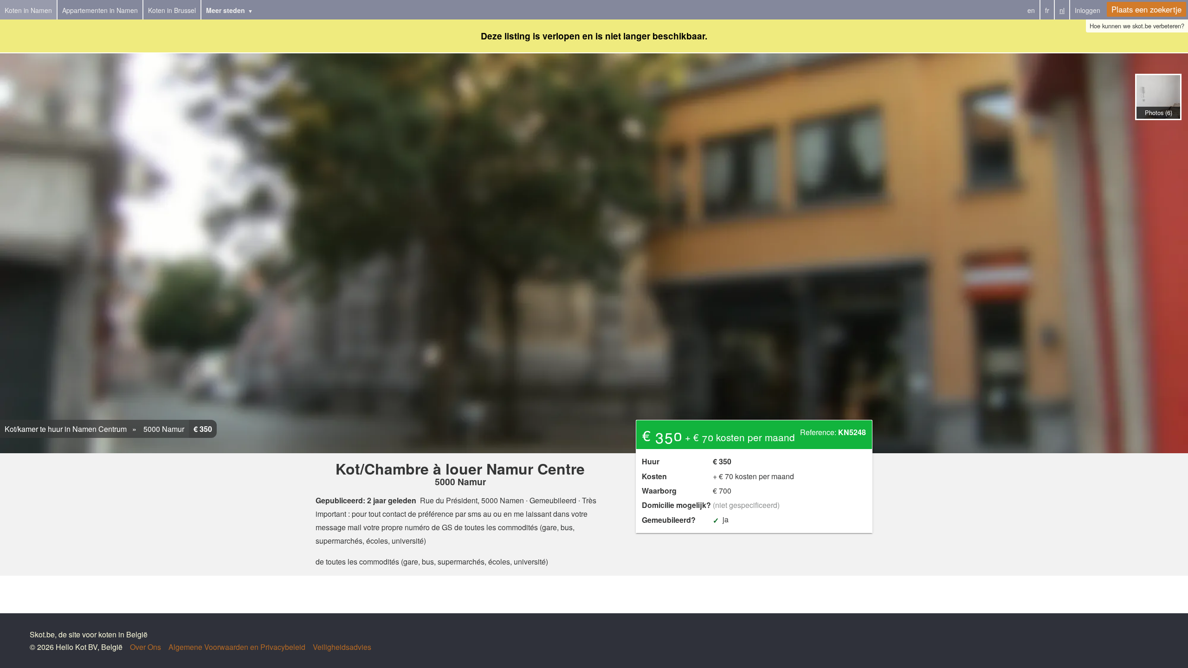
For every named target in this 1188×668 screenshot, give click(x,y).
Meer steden (225, 10)
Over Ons (145, 647)
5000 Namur (163, 429)
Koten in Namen (28, 10)
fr (1047, 10)
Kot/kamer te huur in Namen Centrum (66, 429)
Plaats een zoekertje (1146, 9)
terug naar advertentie (1158, 130)
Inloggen (1087, 10)
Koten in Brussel (172, 10)
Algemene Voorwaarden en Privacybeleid (236, 647)
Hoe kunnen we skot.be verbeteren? (1137, 25)
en (1031, 10)
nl (1062, 10)
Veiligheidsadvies (342, 647)
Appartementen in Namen (100, 10)
